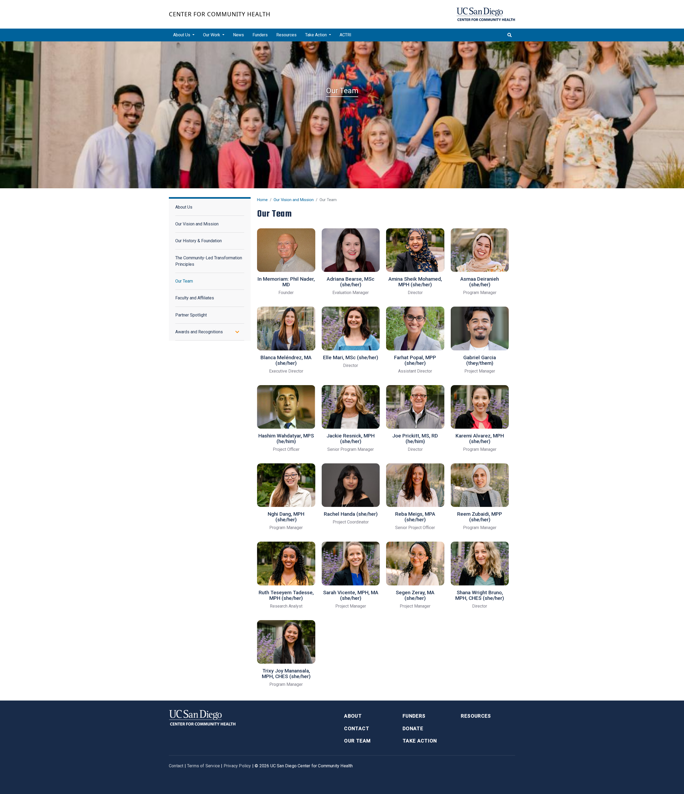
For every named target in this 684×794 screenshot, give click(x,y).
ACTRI (345, 34)
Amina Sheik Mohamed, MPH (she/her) (415, 281)
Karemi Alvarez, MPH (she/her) (480, 438)
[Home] (485, 14)
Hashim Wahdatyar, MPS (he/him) (286, 438)
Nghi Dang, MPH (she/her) (286, 516)
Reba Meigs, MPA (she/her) (415, 516)
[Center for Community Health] (202, 717)
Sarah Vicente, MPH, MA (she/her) (350, 595)
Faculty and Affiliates (194, 297)
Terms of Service (203, 765)
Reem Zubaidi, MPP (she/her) (479, 516)
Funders (260, 34)
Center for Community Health (219, 14)
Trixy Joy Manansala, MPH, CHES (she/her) (286, 673)
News (238, 34)
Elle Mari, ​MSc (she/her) (350, 357)
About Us (183, 207)
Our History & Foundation (198, 240)
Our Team (184, 281)
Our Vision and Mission (294, 199)
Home (262, 199)
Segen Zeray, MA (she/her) (415, 595)
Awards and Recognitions (199, 331)
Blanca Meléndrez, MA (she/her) (286, 360)
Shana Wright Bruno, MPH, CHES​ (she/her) (479, 595)
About (353, 716)
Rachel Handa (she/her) (351, 514)
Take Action (420, 741)
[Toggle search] (509, 35)
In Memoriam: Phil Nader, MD (286, 281)
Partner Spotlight (191, 315)
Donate (413, 728)
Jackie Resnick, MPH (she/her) (351, 438)
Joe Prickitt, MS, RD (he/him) (415, 438)
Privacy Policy (237, 765)
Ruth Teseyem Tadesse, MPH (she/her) (286, 595)
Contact (356, 728)
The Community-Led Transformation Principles (208, 261)
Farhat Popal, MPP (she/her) (415, 360)
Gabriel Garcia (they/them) (479, 360)
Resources (286, 34)
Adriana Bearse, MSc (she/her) (350, 281)
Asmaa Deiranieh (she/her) (479, 281)
